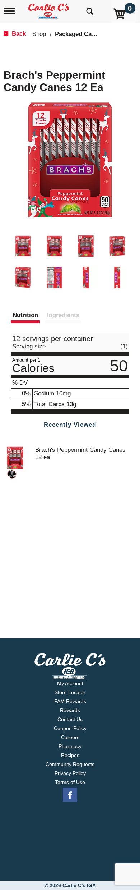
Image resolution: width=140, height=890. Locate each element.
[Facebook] (70, 795)
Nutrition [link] (25, 315)
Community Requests (70, 764)
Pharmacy (70, 746)
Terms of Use (70, 782)
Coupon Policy (70, 728)
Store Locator (70, 692)
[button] (23, 246)
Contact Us (70, 719)
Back (18, 33)
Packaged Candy (78, 34)
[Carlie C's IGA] (49, 8)
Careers (70, 737)
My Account (70, 683)
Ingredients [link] (63, 315)
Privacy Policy (70, 773)
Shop (39, 34)
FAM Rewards (70, 701)
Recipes (70, 755)
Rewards (70, 710)
